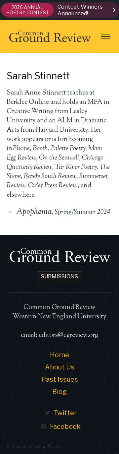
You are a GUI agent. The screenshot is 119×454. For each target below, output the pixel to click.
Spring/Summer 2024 (82, 212)
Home (59, 355)
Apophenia (34, 212)
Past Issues (59, 379)
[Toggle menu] (105, 36)
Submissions (59, 276)
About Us (59, 367)
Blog (59, 392)
